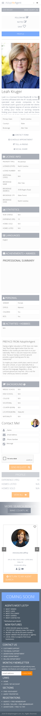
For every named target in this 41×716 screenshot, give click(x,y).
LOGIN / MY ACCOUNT (11, 684)
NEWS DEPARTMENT (11, 656)
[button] (32, 2)
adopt (20, 541)
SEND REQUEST (19, 467)
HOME (5, 681)
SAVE (20, 27)
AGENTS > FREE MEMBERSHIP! (14, 701)
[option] (20, 549)
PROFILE (20, 34)
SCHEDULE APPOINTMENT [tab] (21, 139)
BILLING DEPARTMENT (11, 659)
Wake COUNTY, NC (19, 510)
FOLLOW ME (20, 17)
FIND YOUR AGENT (10, 691)
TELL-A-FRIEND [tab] (21, 144)
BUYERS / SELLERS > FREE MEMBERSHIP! (18, 704)
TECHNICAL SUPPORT (11, 651)
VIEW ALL (19, 494)
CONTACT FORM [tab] (21, 135)
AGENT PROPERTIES (10, 694)
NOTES (20, 22)
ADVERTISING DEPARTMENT (13, 654)
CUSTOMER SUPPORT (11, 648)
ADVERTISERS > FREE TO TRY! (14, 707)
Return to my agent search (18, 578)
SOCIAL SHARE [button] (21, 149)
